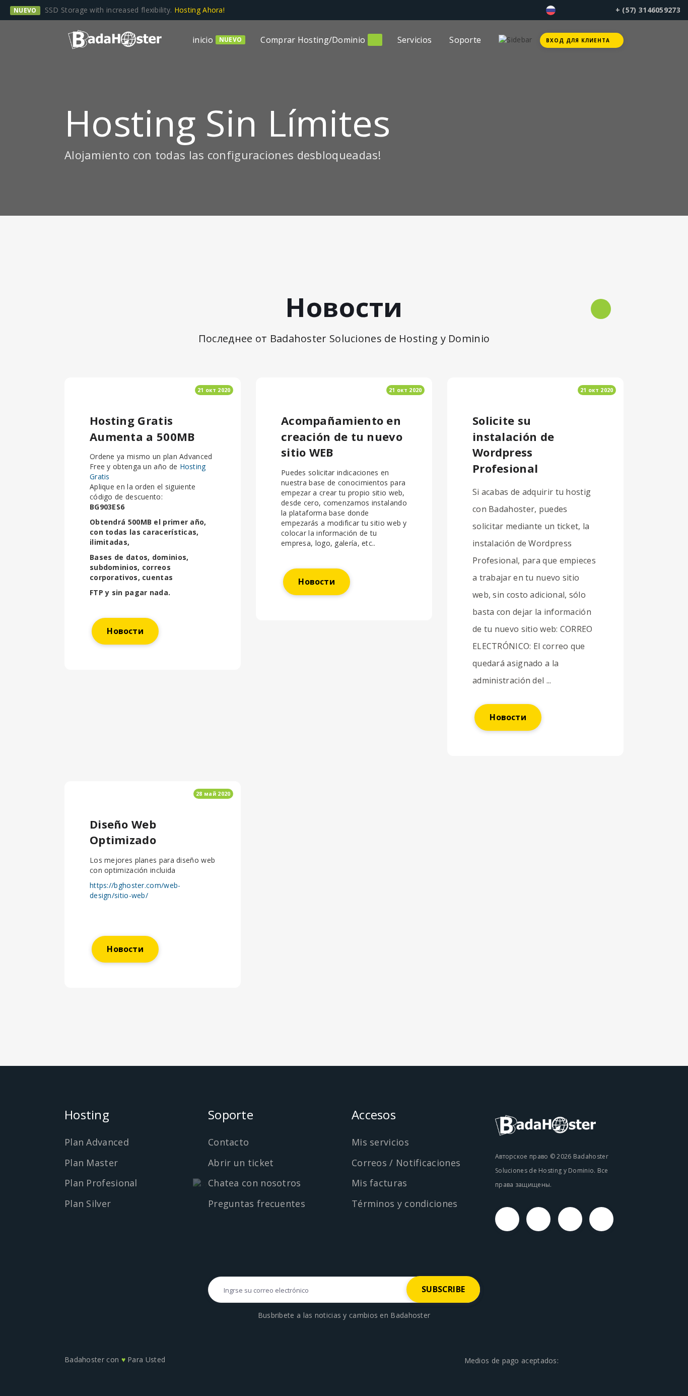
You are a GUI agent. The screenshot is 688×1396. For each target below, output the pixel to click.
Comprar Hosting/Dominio (312, 39)
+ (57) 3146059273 (647, 10)
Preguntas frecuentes (256, 1203)
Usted (156, 1359)
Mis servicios (380, 1142)
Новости (125, 631)
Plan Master (91, 1163)
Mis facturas (379, 1183)
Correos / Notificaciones (406, 1163)
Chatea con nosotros (254, 1183)
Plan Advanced (96, 1142)
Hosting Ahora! (200, 10)
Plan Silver (87, 1203)
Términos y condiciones (405, 1203)
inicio (202, 39)
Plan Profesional (100, 1183)
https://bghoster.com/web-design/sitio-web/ (135, 890)
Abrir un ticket (241, 1163)
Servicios (414, 39)
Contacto (228, 1142)
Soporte (465, 39)
